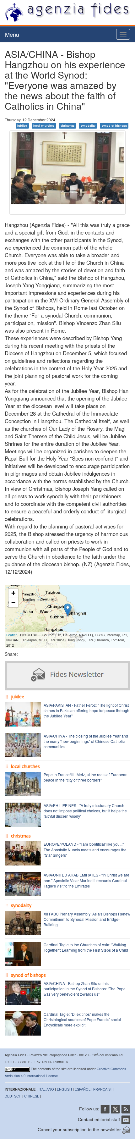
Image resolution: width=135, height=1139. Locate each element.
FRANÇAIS (102, 1089)
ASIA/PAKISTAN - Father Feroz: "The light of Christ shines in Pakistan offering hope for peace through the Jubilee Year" (86, 710)
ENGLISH (64, 1089)
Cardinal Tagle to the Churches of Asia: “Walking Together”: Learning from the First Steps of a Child (86, 947)
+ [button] (13, 593)
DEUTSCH (13, 1096)
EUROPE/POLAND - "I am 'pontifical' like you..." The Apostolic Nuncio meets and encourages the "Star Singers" (85, 849)
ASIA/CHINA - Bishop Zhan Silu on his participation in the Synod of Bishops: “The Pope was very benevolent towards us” (85, 989)
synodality (88, 126)
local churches (43, 126)
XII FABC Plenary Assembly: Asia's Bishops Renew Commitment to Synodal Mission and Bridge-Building (87, 919)
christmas (67, 126)
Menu (12, 34)
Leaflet (11, 634)
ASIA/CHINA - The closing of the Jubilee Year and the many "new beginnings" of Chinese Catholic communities (86, 741)
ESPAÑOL (82, 1089)
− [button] (13, 602)
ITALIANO (46, 1089)
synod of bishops (114, 126)
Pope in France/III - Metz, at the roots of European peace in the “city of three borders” (85, 777)
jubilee (22, 126)
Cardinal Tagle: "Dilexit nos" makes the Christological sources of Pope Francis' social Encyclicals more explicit (82, 1019)
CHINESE (31, 1096)
